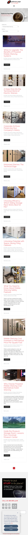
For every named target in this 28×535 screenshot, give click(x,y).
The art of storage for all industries (11, 533)
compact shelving (7, 96)
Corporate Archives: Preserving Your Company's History (12, 128)
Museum (12, 133)
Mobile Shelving (19, 95)
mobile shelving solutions (12, 170)
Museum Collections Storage (9, 250)
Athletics (17, 58)
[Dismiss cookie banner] (17, 513)
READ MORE (7, 64)
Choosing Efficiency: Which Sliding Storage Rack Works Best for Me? (13, 204)
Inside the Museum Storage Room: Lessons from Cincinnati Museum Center (14, 434)
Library (21, 58)
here (12, 523)
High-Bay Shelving (18, 168)
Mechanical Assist (16, 59)
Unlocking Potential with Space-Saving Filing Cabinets (14, 243)
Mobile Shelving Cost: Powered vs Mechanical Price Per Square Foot (14, 340)
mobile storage (6, 210)
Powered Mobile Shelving (8, 59)
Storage (8, 440)
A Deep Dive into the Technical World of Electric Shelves (12, 91)
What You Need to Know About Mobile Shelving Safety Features (12, 289)
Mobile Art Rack (17, 133)
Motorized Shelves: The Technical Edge (14, 165)
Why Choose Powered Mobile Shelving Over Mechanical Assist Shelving (13, 387)
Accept (11, 526)
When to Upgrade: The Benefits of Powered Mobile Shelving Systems (13, 53)
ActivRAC (21, 439)
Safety (15, 295)
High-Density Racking (18, 250)
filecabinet (22, 251)
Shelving (12, 96)
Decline (11, 529)
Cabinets (17, 439)
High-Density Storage (12, 58)
